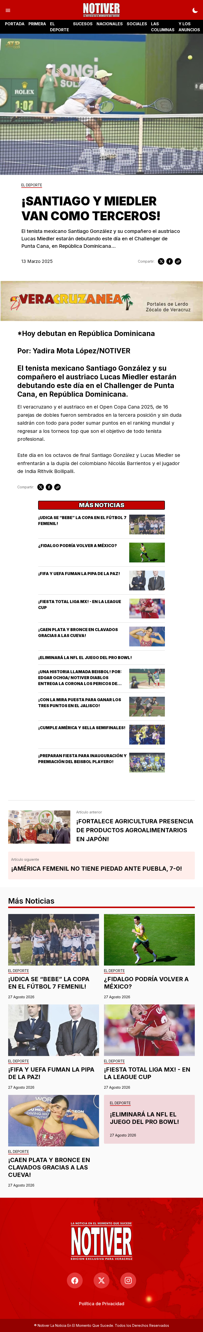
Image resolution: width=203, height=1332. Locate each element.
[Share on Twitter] (161, 261)
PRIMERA (37, 23)
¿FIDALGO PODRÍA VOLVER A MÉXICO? (77, 545)
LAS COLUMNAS (163, 26)
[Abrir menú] (8, 10)
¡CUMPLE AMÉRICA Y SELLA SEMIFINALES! (82, 727)
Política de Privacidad (101, 1303)
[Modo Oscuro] (195, 10)
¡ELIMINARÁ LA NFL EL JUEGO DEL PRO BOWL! (85, 657)
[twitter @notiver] (101, 1280)
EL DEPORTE (59, 26)
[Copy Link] (178, 261)
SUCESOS (83, 23)
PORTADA (15, 23)
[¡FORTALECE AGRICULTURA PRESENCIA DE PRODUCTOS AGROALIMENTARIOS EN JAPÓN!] (39, 827)
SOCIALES (137, 23)
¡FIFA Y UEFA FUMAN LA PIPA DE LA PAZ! (79, 573)
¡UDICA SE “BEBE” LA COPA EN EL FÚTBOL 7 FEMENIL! (48, 982)
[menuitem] (101, 1303)
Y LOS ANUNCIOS (189, 26)
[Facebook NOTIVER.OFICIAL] (75, 1280)
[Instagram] (128, 1280)
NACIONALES (110, 23)
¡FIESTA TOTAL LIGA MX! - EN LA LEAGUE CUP (147, 1073)
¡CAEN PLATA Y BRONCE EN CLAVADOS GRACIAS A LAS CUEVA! (49, 1167)
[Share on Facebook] (169, 261)
